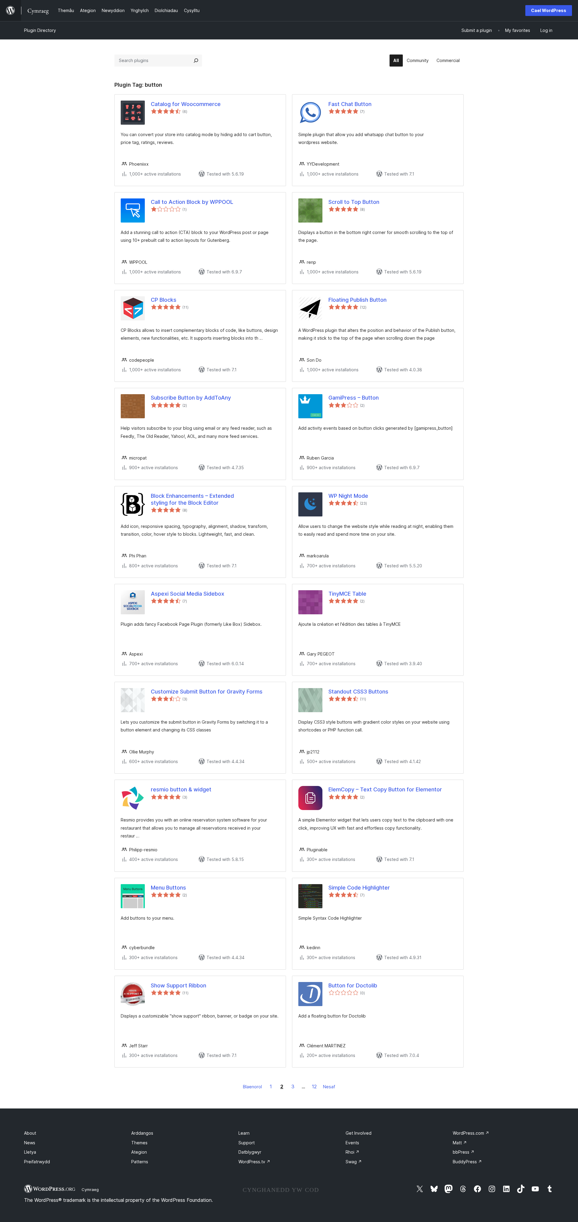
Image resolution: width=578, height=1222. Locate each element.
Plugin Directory (40, 30)
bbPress (463, 1152)
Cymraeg (90, 1189)
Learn (244, 1133)
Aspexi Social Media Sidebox (187, 594)
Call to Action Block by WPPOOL (192, 202)
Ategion (139, 1152)
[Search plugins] (196, 61)
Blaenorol (252, 1086)
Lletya (30, 1152)
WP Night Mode (348, 496)
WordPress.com (471, 1133)
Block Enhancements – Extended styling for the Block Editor (192, 499)
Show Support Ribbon (178, 985)
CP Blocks (163, 300)
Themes (139, 1142)
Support (246, 1142)
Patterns (139, 1161)
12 (314, 1086)
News (29, 1142)
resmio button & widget (181, 789)
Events (352, 1142)
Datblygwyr (249, 1152)
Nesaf (329, 1086)
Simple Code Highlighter (359, 887)
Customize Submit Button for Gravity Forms (207, 691)
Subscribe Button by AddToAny (191, 397)
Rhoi (352, 1152)
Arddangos (142, 1133)
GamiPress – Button (353, 397)
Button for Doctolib (352, 985)
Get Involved (358, 1133)
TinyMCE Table (347, 594)
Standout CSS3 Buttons (358, 691)
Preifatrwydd (37, 1161)
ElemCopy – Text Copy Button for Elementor (385, 789)
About (30, 1133)
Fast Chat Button (349, 104)
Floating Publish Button (357, 300)
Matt (460, 1142)
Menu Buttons (168, 887)
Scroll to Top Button (353, 202)
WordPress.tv (254, 1161)
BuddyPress (467, 1161)
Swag (354, 1161)
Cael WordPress (548, 10)
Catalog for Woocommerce (186, 104)
